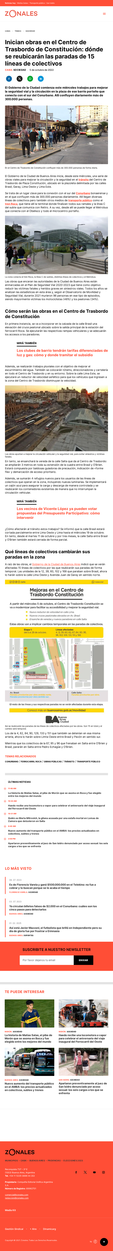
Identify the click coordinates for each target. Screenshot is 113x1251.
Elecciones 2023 (73, 1160)
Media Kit (10, 1210)
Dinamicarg (49, 1228)
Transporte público (37, 3)
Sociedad (30, 31)
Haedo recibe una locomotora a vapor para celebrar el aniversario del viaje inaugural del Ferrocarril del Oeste (82, 1038)
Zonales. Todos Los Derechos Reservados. (39, 1240)
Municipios (11, 1160)
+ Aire (33, 1228)
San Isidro (50, 3)
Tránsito (69, 761)
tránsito (84, 179)
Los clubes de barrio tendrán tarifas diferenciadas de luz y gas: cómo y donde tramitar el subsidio (62, 352)
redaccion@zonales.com (17, 1198)
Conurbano (83, 193)
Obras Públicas (53, 761)
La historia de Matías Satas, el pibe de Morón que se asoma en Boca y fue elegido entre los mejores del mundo (28, 1038)
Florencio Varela (18, 892)
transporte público (80, 200)
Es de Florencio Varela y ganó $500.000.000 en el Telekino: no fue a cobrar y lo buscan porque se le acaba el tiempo (52, 886)
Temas (18, 31)
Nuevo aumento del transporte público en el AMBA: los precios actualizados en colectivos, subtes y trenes (29, 1087)
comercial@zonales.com (16, 1194)
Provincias (54, 1160)
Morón (8, 1031)
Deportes (28, 935)
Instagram (103, 1172)
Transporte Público (88, 761)
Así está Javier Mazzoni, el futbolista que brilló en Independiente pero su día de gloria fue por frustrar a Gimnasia (55, 929)
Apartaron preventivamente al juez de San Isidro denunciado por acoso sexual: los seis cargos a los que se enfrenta (83, 1088)
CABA (7, 31)
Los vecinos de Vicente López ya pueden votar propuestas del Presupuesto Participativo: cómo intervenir (58, 513)
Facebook (76, 1172)
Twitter (85, 1172)
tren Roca (11, 203)
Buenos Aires (16, 914)
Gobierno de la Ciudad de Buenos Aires (56, 564)
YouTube (94, 1172)
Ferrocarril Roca (31, 761)
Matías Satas (22, 3)
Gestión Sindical (14, 1228)
